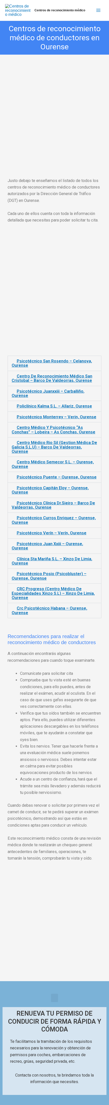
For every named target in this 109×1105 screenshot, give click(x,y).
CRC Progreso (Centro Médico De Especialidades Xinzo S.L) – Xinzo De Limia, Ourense (53, 593)
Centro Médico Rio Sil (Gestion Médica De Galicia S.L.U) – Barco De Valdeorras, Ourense (54, 447)
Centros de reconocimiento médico (59, 10)
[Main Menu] (98, 10)
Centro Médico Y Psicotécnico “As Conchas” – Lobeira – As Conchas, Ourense (53, 429)
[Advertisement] (54, 111)
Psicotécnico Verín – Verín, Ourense (51, 533)
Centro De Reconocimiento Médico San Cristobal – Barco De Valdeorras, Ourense (52, 378)
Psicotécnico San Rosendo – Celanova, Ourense (52, 363)
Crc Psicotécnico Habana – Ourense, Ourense (49, 610)
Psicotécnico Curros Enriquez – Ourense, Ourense (54, 520)
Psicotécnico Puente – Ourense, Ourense (57, 477)
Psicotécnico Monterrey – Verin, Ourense (56, 417)
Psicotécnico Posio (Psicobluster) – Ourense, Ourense (49, 575)
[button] (54, 998)
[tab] (54, 363)
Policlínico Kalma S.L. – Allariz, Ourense (54, 406)
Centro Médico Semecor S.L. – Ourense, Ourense (53, 464)
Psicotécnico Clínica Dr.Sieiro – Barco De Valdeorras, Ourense (53, 505)
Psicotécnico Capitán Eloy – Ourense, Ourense (50, 490)
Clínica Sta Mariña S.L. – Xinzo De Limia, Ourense (52, 561)
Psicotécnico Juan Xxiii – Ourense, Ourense (47, 545)
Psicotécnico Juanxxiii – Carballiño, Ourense (48, 393)
